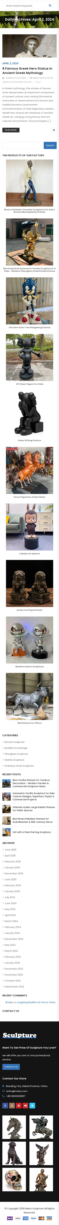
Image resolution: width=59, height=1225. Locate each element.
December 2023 (14, 939)
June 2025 (11, 879)
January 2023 (12, 962)
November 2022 (14, 974)
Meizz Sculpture (34, 1208)
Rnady (9, 1002)
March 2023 (11, 950)
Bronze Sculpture (15, 742)
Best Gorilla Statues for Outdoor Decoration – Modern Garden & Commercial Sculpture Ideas (31, 783)
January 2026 (12, 867)
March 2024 (11, 921)
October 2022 (12, 980)
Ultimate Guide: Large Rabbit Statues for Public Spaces (34, 809)
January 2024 (12, 933)
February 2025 (13, 885)
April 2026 (10, 855)
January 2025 (12, 891)
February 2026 (13, 861)
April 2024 (10, 915)
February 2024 (13, 927)
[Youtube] (25, 1105)
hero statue (24, 82)
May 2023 (10, 945)
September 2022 (14, 986)
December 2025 (14, 873)
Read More (11, 130)
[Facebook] (5, 1105)
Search (50, 145)
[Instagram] (12, 1105)
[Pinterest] (19, 1105)
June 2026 (10, 849)
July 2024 (10, 897)
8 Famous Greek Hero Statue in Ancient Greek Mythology (27, 70)
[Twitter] (32, 1105)
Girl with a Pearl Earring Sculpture (32, 832)
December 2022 (14, 968)
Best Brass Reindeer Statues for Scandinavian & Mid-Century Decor (33, 820)
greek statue (9, 82)
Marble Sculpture (16, 78)
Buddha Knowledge (16, 748)
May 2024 (10, 909)
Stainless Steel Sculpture (19, 765)
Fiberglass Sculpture (16, 753)
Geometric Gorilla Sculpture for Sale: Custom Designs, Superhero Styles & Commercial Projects (34, 796)
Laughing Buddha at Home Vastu (36, 1002)
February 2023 (13, 956)
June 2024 (11, 903)
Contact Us (11, 1066)
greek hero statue (42, 78)
